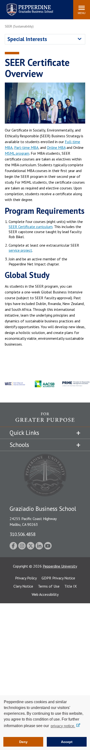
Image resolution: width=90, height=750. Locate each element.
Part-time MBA (26, 147)
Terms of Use (49, 586)
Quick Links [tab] (24, 433)
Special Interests (27, 38)
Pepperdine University (60, 566)
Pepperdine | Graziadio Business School (23, 7)
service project (20, 250)
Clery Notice (23, 586)
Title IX (70, 586)
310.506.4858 (23, 534)
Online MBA (56, 147)
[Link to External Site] (45, 419)
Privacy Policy (26, 578)
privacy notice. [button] (63, 726)
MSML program (17, 153)
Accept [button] (66, 742)
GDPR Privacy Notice (58, 578)
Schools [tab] (19, 445)
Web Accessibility (45, 594)
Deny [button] (23, 742)
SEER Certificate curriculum (31, 226)
